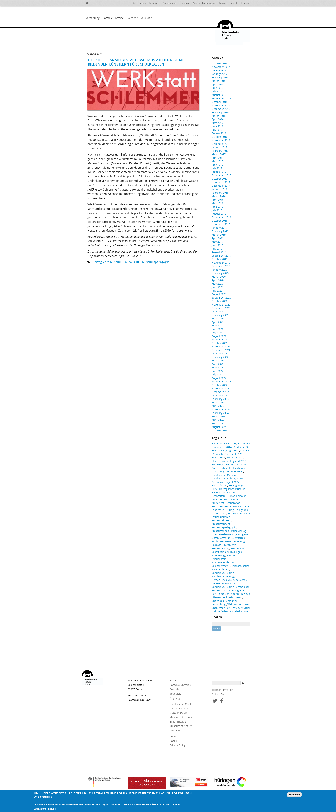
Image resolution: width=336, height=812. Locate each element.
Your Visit (175, 693)
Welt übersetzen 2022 (231, 606)
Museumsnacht (221, 524)
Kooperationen (170, 3)
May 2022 (217, 367)
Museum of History (181, 717)
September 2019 (221, 255)
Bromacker (218, 450)
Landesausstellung (223, 510)
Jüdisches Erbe (220, 499)
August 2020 (219, 294)
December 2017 (221, 185)
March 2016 (219, 115)
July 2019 (217, 248)
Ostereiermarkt (221, 538)
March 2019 (219, 234)
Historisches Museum (224, 492)
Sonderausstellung (223, 572)
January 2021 (219, 311)
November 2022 (221, 388)
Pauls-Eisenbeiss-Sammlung (228, 541)
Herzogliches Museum (107, 262)
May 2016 (217, 122)
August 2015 (219, 94)
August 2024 (219, 427)
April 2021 (218, 322)
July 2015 (217, 91)
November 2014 (221, 67)
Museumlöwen (221, 517)
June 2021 (217, 329)
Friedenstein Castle (181, 704)
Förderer (185, 3)
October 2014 (219, 63)
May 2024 (217, 423)
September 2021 (221, 339)
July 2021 (217, 332)
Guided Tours (220, 694)
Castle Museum (179, 708)
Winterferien (220, 611)
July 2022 (217, 374)
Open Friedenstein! (223, 534)
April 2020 (218, 280)
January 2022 (219, 353)
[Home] (89, 2)
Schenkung (218, 555)
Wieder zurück (241, 607)
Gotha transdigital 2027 (225, 482)
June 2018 (217, 206)
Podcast (216, 545)
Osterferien (238, 538)
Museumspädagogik (155, 262)
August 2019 (219, 252)
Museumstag (238, 531)
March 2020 (219, 276)
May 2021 (217, 325)
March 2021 (219, 318)
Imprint (233, 3)
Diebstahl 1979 (233, 454)
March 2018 (219, 196)
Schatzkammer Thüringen (227, 552)
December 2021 (221, 350)
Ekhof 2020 (218, 457)
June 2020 (217, 287)
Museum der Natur (239, 513)
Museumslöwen (221, 520)
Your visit (146, 18)
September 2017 (221, 175)
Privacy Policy (177, 745)
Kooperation (233, 503)
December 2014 (221, 70)
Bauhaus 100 (131, 262)
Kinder (235, 499)
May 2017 (217, 161)
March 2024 (219, 416)
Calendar (132, 18)
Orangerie (242, 534)
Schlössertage (220, 565)
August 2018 (219, 213)
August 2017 (219, 171)
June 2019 (217, 245)
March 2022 (219, 360)
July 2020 (217, 290)
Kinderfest (218, 503)
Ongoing (175, 698)
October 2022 (219, 385)
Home (173, 680)
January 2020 (219, 269)
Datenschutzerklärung (45, 808)
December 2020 (221, 308)
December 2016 (221, 143)
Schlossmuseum (239, 565)
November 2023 (221, 409)
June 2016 (217, 126)
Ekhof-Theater (220, 461)
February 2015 (220, 77)
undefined (218, 600)
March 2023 (219, 402)
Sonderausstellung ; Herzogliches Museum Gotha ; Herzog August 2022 (229, 580)
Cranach (218, 454)
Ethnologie (218, 464)
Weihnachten (235, 604)
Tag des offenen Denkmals (231, 595)
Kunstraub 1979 (239, 506)
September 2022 (221, 381)
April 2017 (218, 157)
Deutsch (245, 3)
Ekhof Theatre (178, 721)
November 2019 (221, 262)
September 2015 (221, 98)
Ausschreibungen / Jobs (204, 3)
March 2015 (219, 80)
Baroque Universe (113, 18)
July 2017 (217, 168)
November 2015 (221, 105)
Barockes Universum (224, 443)
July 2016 (217, 129)
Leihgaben (242, 510)
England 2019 (238, 461)
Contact (222, 3)
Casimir (244, 450)
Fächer (223, 468)
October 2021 (219, 343)
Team (238, 597)
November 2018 (221, 224)
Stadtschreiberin (229, 593)
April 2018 (218, 199)
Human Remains (236, 496)
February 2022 (220, 357)
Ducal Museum (178, 712)
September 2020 (221, 297)
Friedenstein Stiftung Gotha (228, 478)
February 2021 (220, 315)
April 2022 (218, 364)
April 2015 (218, 84)
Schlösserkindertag (223, 562)
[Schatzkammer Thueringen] (147, 783)
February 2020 (220, 273)
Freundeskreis (234, 471)
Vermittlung (93, 18)
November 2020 (221, 304)
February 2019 (220, 231)
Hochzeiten (218, 496)
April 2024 (218, 420)
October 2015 (219, 101)
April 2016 (218, 119)
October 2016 (219, 136)
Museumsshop (220, 531)
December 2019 (221, 266)
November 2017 (221, 182)
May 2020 (217, 283)
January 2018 (219, 189)
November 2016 (221, 140)
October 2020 (219, 301)
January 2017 (219, 147)
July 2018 (217, 210)
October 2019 (219, 259)
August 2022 (219, 378)
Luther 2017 (219, 513)
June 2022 (217, 371)
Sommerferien (220, 569)
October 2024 (219, 430)
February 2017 (220, 150)
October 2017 (219, 178)
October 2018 (219, 220)
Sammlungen (139, 3)
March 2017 (219, 154)
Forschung (154, 3)
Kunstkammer (220, 506)
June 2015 (217, 87)
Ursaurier (231, 600)
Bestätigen (294, 794)
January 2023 (219, 395)
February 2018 (220, 192)
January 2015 (219, 74)
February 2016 (220, 112)
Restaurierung (220, 548)
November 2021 (221, 346)
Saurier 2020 (237, 548)
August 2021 (219, 336)
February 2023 (220, 399)
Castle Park (176, 730)
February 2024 (220, 413)
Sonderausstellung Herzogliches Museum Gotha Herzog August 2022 (231, 590)
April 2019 (218, 238)
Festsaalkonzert (238, 468)
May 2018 (217, 203)
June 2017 (217, 164)
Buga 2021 (232, 450)
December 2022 (221, 392)
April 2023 (218, 406)
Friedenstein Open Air (225, 475)
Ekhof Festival (234, 457)
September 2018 (221, 217)
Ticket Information (222, 689)
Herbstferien (219, 485)
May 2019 (217, 241)
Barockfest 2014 (222, 447)
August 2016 (219, 133)
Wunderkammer (239, 611)
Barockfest (244, 443)
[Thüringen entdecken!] (231, 782)
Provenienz (229, 545)
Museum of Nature (181, 726)
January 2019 (219, 227)
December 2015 (221, 108)
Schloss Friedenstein (223, 557)
